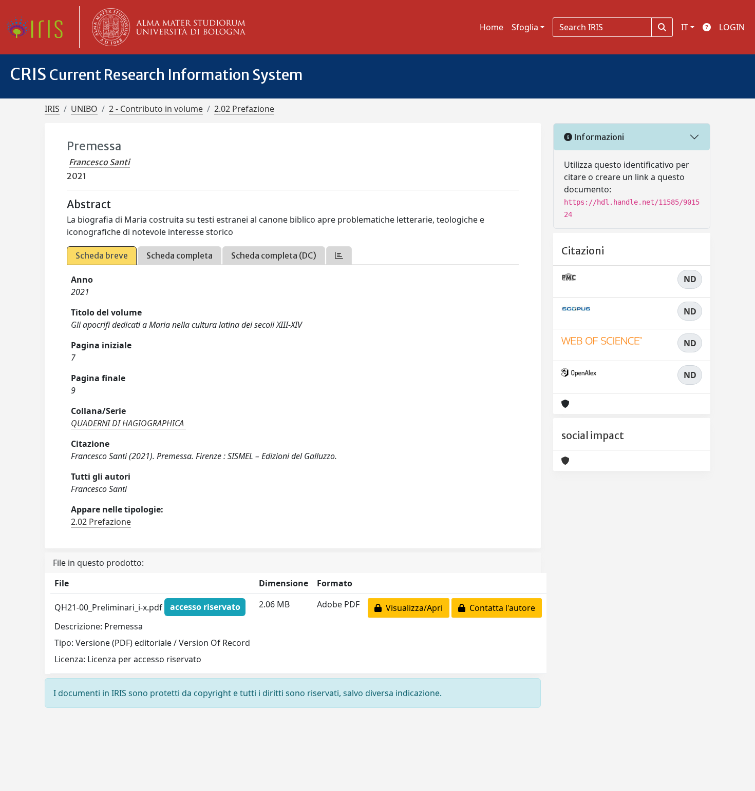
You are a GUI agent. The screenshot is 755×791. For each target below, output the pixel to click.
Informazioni (598, 137)
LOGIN (732, 27)
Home (491, 27)
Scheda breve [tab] (102, 255)
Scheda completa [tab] (179, 255)
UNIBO (84, 108)
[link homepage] (38, 27)
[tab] (339, 255)
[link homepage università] (166, 27)
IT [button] (684, 27)
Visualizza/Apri (412, 608)
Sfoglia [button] (525, 27)
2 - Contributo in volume (156, 108)
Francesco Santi (99, 162)
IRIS (52, 108)
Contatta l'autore (500, 608)
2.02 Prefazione (244, 108)
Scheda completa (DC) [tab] (273, 255)
